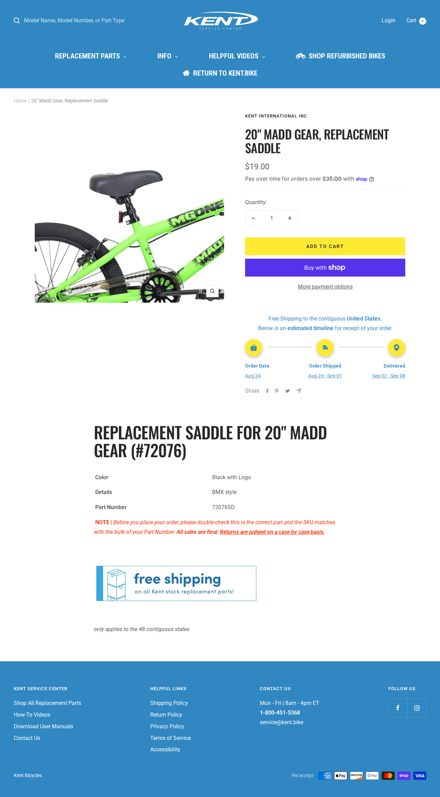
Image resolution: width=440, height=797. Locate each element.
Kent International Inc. (277, 116)
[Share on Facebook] (267, 391)
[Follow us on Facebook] (397, 707)
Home (20, 100)
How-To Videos (32, 714)
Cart (415, 20)
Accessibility (165, 749)
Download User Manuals (43, 726)
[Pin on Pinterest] (276, 391)
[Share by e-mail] (299, 391)
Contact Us (27, 738)
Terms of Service (170, 738)
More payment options (325, 286)
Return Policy (166, 714)
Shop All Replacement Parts (47, 703)
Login (388, 20)
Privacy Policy (167, 726)
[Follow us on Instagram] (416, 707)
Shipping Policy (169, 703)
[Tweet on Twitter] (287, 391)
